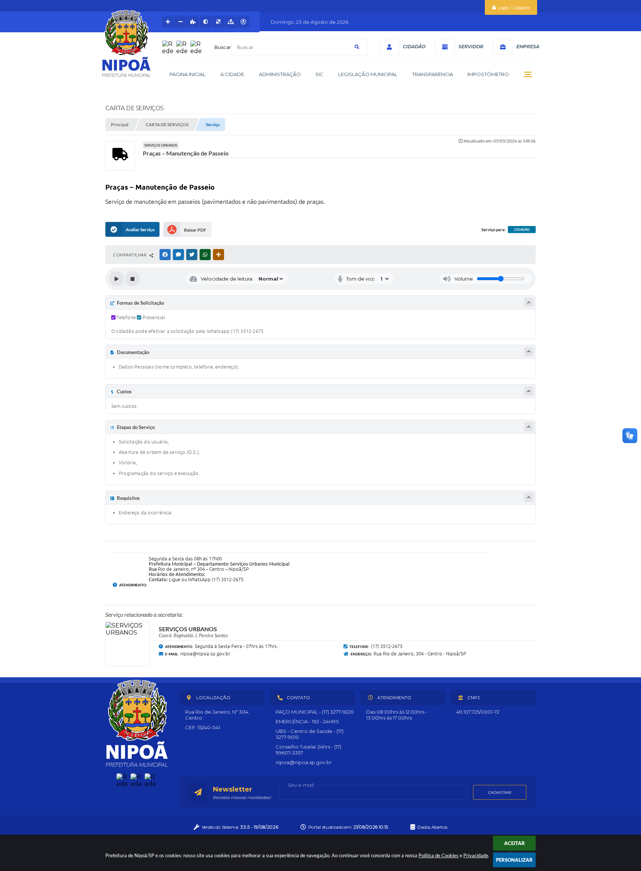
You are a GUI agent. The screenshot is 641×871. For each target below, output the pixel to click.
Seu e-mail (301, 785)
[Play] (116, 278)
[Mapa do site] (230, 21)
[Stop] (132, 278)
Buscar (222, 47)
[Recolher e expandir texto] (528, 302)
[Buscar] (357, 47)
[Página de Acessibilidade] (243, 21)
